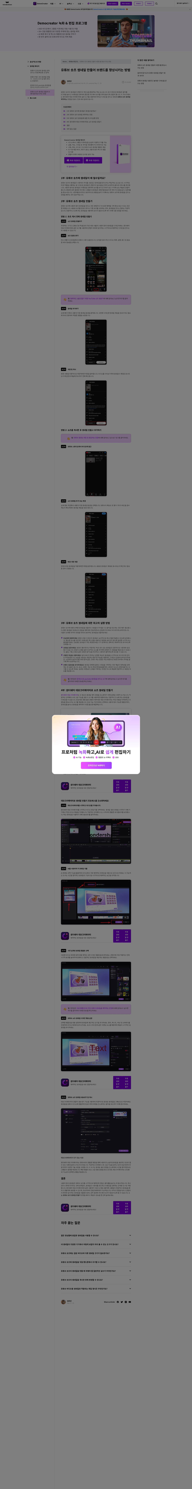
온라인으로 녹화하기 (96, 765)
